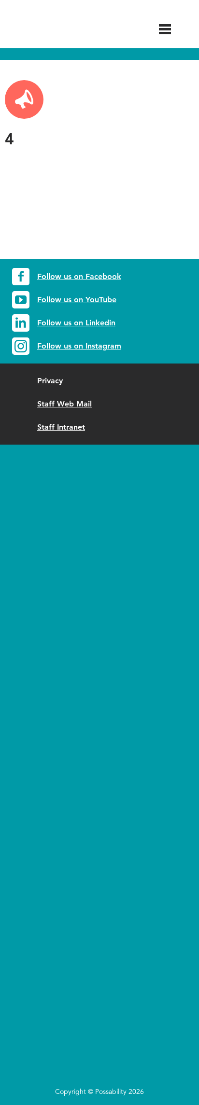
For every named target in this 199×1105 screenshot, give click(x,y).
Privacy (50, 380)
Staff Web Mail (64, 403)
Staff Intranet (61, 427)
